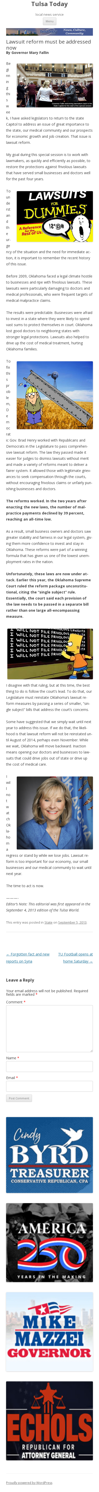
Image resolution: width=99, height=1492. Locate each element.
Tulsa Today (49, 4)
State (48, 922)
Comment (16, 1002)
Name (12, 1058)
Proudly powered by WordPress (29, 1483)
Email (12, 1077)
